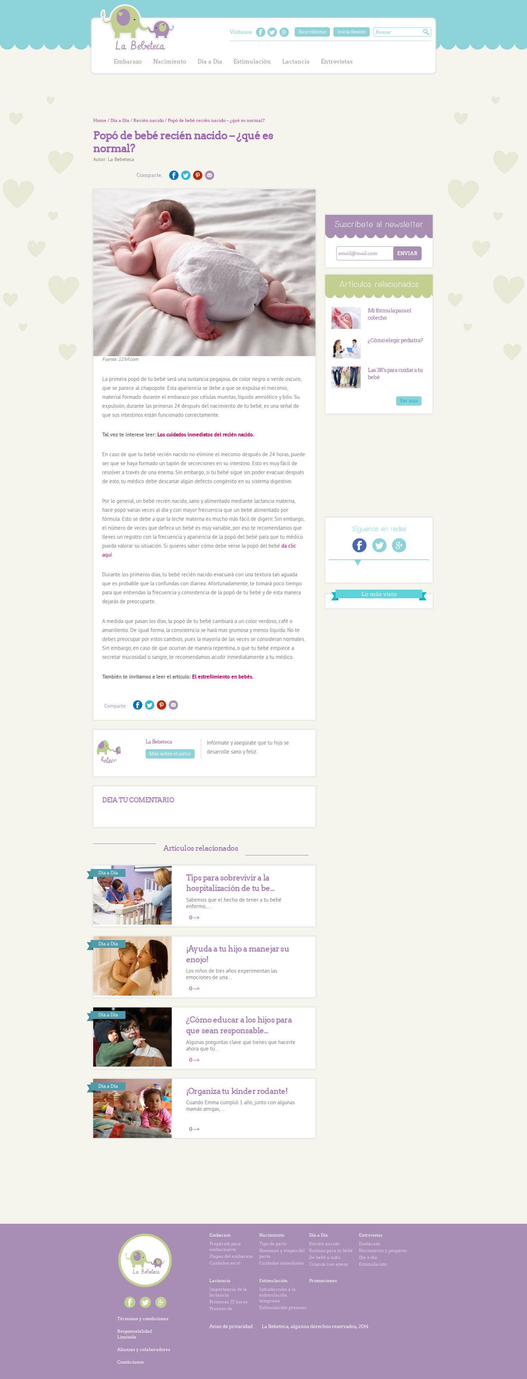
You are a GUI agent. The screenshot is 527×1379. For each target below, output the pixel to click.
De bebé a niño (324, 1257)
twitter (272, 32)
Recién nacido (148, 120)
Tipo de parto (273, 1243)
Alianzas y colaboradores (143, 1349)
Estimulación (252, 61)
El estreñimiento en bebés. (222, 677)
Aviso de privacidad (231, 1326)
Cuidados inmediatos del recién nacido (281, 1265)
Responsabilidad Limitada (134, 1334)
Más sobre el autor (170, 753)
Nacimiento (169, 61)
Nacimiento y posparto (383, 1250)
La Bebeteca (138, 28)
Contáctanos (130, 1362)
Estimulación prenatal (283, 1307)
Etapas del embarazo (231, 1256)
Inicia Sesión (351, 31)
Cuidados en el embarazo (225, 1265)
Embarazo (128, 61)
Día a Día (210, 61)
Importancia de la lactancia (228, 1292)
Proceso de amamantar (221, 1311)
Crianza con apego (328, 1264)
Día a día (368, 1257)
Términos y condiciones (142, 1318)
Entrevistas (337, 61)
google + (284, 32)
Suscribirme (312, 31)
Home (99, 120)
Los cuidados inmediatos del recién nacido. (205, 435)
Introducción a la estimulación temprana (277, 1294)
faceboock (260, 32)
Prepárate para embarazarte (225, 1246)
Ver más (409, 400)
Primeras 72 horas (228, 1301)
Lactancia (296, 61)
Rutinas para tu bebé (331, 1250)
